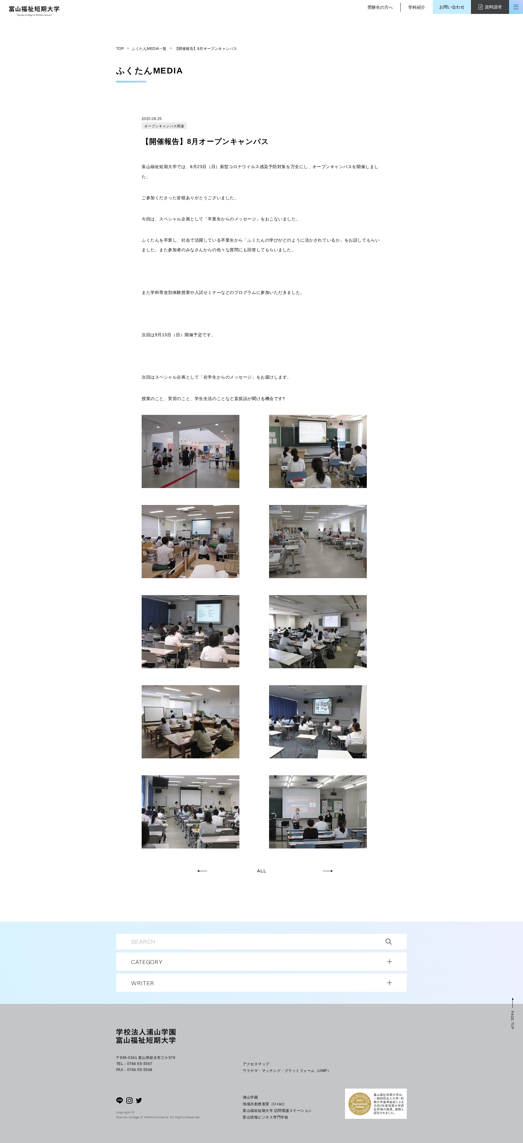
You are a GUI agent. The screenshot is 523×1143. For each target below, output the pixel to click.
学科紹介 (416, 7)
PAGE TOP (512, 1020)
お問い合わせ (452, 7)
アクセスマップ (256, 1064)
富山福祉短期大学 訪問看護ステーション (277, 1111)
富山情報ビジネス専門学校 (265, 1117)
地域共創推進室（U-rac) (263, 1104)
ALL (261, 870)
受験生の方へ (380, 7)
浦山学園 (250, 1097)
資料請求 (493, 7)
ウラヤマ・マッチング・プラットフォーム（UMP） (287, 1071)
